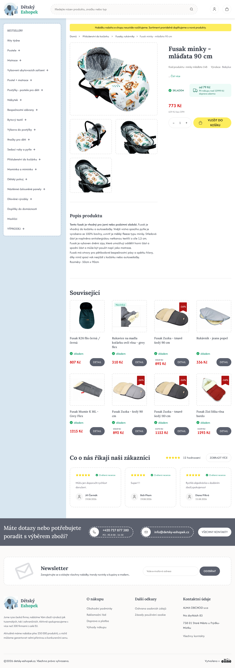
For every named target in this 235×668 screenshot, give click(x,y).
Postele (11, 50)
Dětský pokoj (15, 179)
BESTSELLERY (15, 30)
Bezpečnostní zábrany (20, 110)
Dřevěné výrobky (17, 199)
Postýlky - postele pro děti (23, 90)
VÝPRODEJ (14, 229)
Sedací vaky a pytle (19, 149)
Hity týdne (13, 40)
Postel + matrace (17, 80)
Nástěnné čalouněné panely (24, 189)
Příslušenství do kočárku (22, 159)
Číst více (175, 76)
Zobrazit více (218, 458)
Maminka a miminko (20, 169)
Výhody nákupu (96, 627)
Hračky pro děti (16, 139)
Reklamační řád (96, 615)
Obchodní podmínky (99, 608)
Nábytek (12, 100)
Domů (73, 36)
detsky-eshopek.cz (24, 661)
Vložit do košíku (215, 122)
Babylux (226, 66)
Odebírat (210, 571)
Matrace (12, 60)
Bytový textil (15, 120)
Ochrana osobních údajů (150, 608)
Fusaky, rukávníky (125, 36)
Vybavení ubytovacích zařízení (26, 70)
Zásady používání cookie (150, 615)
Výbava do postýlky (19, 130)
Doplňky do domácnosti (22, 209)
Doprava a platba (98, 621)
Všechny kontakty (215, 532)
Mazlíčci (12, 219)
